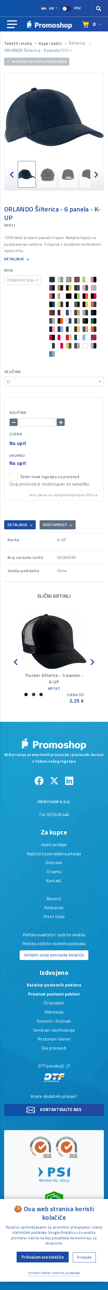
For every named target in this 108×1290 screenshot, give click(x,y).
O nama (54, 872)
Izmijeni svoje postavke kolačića (54, 955)
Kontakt (53, 881)
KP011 (66, 50)
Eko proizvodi (54, 1048)
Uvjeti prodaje (54, 845)
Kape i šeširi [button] (51, 43)
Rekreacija (54, 1012)
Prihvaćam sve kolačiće (43, 1257)
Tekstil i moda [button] (18, 43)
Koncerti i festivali (54, 1021)
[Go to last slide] (12, 174)
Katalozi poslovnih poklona (54, 985)
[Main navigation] (12, 24)
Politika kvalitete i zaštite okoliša (54, 935)
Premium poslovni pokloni (54, 994)
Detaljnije (14, 259)
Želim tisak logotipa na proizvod (49, 476)
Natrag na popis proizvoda (38, 61)
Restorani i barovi (54, 1039)
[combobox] (22, 280)
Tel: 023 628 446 (54, 815)
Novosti (54, 899)
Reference (53, 908)
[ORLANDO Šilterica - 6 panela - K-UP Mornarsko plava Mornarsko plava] (54, 117)
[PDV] (66, 8)
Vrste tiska (54, 917)
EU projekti (54, 1003)
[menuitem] (27, 174)
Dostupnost (55, 524)
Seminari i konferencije (54, 1030)
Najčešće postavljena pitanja (54, 854)
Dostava (54, 863)
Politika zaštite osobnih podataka (54, 944)
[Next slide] (95, 174)
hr (51, 8)
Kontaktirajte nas (60, 1109)
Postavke (84, 1257)
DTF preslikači (51, 1066)
